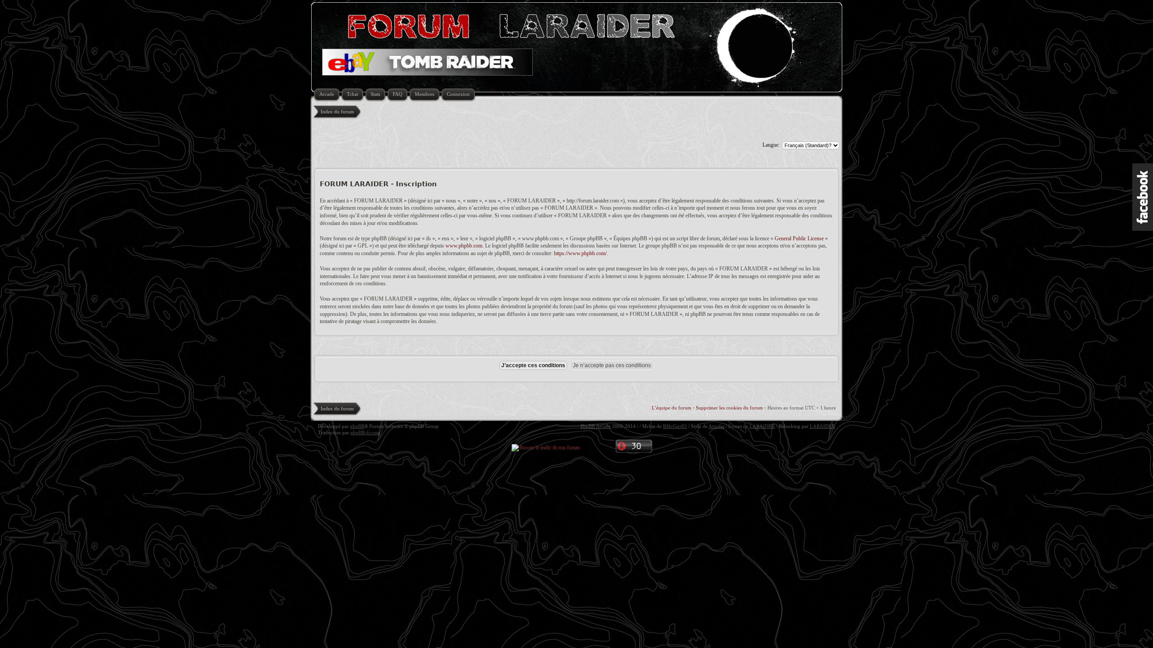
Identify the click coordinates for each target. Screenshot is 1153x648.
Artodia (716, 426)
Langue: (771, 145)
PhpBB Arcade (596, 426)
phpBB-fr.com (365, 432)
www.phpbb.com (463, 246)
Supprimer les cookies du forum (729, 407)
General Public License (799, 238)
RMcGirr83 (675, 426)
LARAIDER (762, 426)
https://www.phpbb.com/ (580, 253)
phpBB (357, 426)
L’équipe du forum (671, 407)
